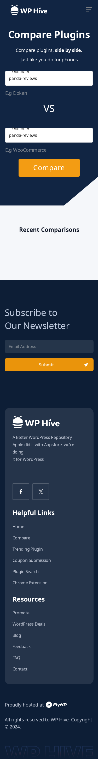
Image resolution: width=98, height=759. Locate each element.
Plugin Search (26, 571)
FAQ (16, 658)
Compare (49, 167)
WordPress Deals (29, 624)
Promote (21, 613)
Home (18, 526)
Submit (46, 365)
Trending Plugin (28, 549)
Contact (20, 669)
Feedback (22, 646)
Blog (17, 635)
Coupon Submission (32, 560)
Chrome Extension (30, 583)
